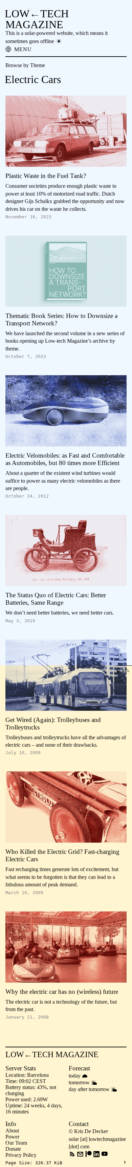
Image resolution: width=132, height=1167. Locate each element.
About (12, 1130)
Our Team (16, 1143)
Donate (13, 1149)
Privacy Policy (21, 1155)
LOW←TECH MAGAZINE (37, 19)
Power (12, 1137)
